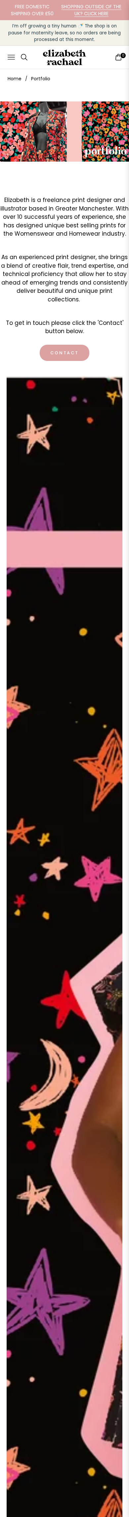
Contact (64, 353)
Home (15, 78)
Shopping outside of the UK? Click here (91, 10)
